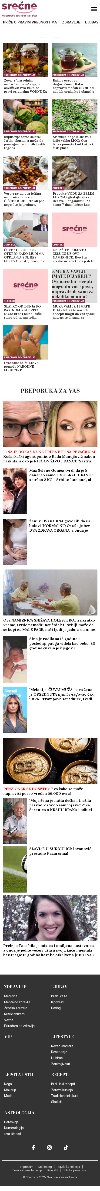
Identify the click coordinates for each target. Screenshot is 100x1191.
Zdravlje (71, 22)
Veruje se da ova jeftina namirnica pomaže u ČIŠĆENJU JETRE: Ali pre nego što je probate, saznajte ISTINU (24, 199)
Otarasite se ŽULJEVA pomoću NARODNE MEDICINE (21, 366)
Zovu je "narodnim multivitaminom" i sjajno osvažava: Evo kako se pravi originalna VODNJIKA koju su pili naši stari (25, 86)
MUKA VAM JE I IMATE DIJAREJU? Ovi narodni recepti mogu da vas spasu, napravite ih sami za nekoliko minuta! (74, 312)
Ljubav (92, 22)
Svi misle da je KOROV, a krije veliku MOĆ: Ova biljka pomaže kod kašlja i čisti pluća (73, 142)
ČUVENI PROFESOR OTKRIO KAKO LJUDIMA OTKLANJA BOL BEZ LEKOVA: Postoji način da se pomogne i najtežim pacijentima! (24, 255)
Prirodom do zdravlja (19, 75)
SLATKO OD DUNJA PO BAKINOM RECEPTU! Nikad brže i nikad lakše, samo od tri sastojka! (23, 312)
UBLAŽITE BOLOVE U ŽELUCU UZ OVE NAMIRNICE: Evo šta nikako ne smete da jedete (73, 255)
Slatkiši (9, 301)
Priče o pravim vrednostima (30, 22)
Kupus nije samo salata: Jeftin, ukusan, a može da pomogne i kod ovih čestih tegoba (24, 142)
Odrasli (57, 188)
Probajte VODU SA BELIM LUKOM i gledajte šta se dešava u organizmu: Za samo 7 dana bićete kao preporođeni (73, 199)
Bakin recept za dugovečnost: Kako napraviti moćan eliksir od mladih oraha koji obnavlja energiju (73, 86)
